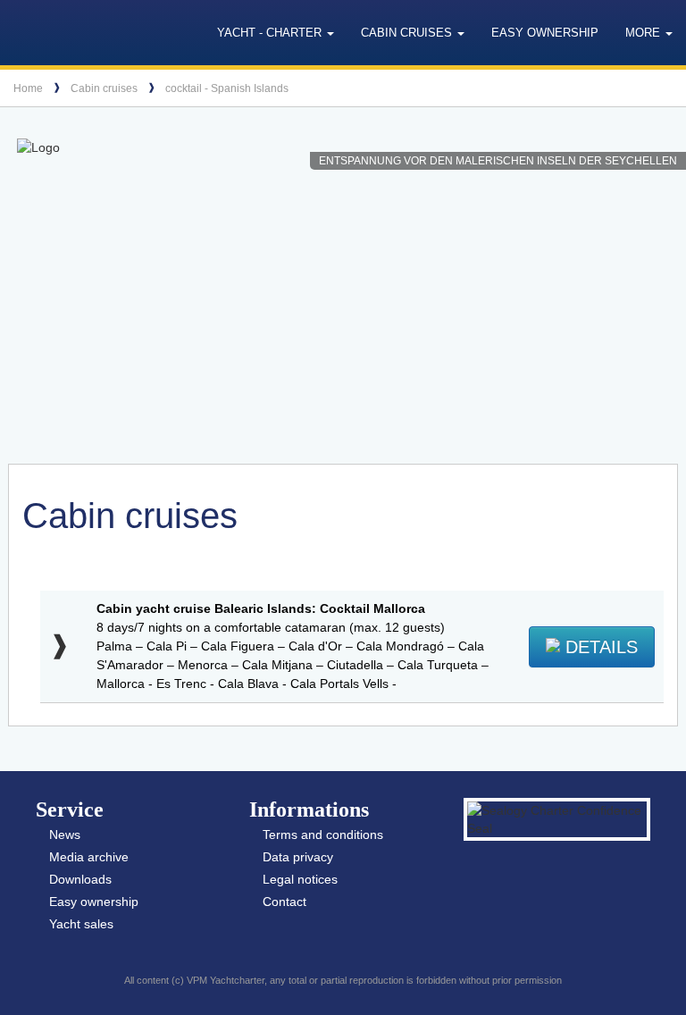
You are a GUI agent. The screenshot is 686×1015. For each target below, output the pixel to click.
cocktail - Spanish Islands (227, 88)
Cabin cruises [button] (408, 32)
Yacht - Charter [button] (271, 32)
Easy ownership (544, 32)
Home (28, 88)
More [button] (644, 32)
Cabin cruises (104, 88)
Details (599, 647)
